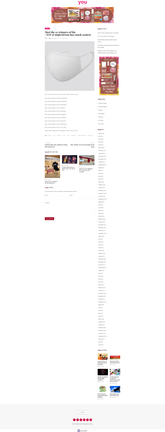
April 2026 (101, 145)
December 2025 (102, 156)
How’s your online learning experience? (115, 362)
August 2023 (101, 236)
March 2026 (101, 147)
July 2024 (101, 205)
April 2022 (101, 282)
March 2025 (101, 182)
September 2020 (103, 336)
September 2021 (102, 302)
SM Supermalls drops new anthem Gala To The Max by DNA (68, 169)
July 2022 (101, 273)
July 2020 (101, 342)
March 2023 (101, 250)
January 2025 (102, 187)
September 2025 (102, 164)
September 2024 (102, 199)
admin (50, 38)
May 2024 (101, 210)
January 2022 (102, 290)
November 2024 (102, 193)
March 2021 (101, 319)
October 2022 (102, 264)
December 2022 (102, 259)
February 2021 (102, 322)
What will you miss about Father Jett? (114, 395)
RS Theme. (91, 424)
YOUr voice (101, 124)
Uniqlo (68, 135)
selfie (64, 135)
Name (46, 195)
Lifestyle (47, 28)
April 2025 (101, 179)
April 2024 (101, 213)
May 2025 (101, 176)
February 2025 (102, 185)
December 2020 (102, 327)
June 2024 (101, 207)
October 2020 (102, 333)
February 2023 (102, 253)
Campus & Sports (103, 103)
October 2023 (102, 230)
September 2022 (102, 267)
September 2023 (102, 233)
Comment (47, 202)
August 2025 (101, 167)
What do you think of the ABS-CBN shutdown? (103, 378)
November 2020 (102, 330)
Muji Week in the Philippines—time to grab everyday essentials (86, 170)
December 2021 (102, 293)
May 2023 (101, 244)
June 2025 (101, 173)
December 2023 (102, 225)
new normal (59, 135)
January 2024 (102, 222)
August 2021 (101, 304)
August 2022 (101, 270)
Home (82, 412)
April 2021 (101, 316)
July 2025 (101, 170)
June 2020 (101, 344)
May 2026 (101, 142)
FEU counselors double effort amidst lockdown (102, 396)
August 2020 (101, 339)
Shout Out (101, 117)
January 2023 (102, 256)
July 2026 (101, 136)
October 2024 (102, 196)
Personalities (101, 113)
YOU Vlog (101, 120)
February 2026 (102, 150)
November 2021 (102, 296)
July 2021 (101, 307)
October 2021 (102, 299)
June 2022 (101, 276)
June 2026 (101, 139)
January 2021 (102, 324)
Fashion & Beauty (103, 106)
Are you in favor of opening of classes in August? (102, 363)
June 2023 (101, 242)
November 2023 (102, 227)
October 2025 (102, 162)
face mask (49, 135)
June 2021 (101, 310)
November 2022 (102, 262)
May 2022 (101, 279)
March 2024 (101, 216)
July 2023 (101, 239)
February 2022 (102, 287)
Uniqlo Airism (73, 135)
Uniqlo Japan (90, 135)
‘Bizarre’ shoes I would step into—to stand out (108, 33)
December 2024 (102, 190)
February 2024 (102, 219)
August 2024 (101, 202)
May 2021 (101, 313)
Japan (54, 135)
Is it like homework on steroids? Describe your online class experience (115, 379)
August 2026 (101, 133)
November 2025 (102, 159)
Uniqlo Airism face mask (82, 135)
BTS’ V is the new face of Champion (106, 36)
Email (71, 195)
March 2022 (101, 284)
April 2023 (101, 247)
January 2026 (102, 153)
